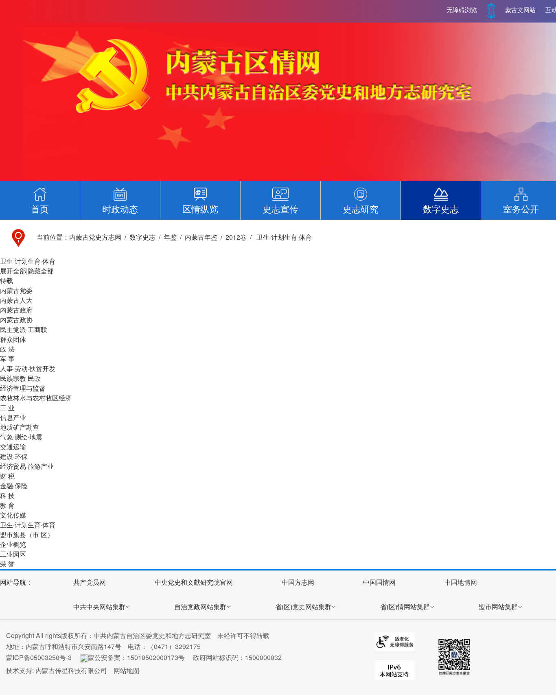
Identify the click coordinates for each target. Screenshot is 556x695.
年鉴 (170, 237)
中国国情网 (379, 582)
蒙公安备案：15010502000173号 (136, 657)
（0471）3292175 (174, 646)
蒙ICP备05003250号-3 (39, 657)
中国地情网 (460, 582)
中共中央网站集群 (99, 606)
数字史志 (142, 237)
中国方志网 (298, 582)
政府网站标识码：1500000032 (237, 657)
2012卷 (236, 237)
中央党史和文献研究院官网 (194, 582)
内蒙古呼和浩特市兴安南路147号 (73, 646)
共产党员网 (89, 582)
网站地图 (127, 670)
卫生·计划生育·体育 (283, 237)
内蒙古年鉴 (201, 237)
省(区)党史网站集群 (303, 606)
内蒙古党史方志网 (95, 237)
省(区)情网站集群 (405, 606)
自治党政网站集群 (200, 606)
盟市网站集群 (498, 606)
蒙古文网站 (520, 10)
